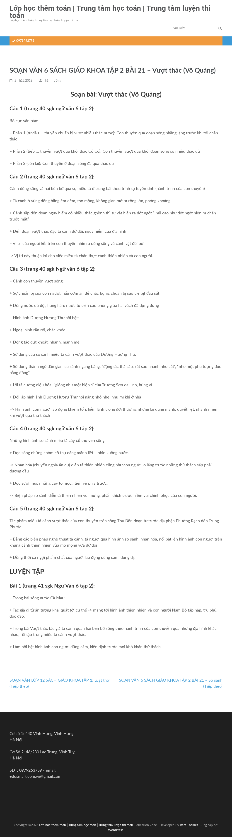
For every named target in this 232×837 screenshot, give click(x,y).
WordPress (115, 830)
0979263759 (25, 41)
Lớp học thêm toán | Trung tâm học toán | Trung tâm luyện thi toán (110, 12)
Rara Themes (189, 825)
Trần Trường (52, 80)
